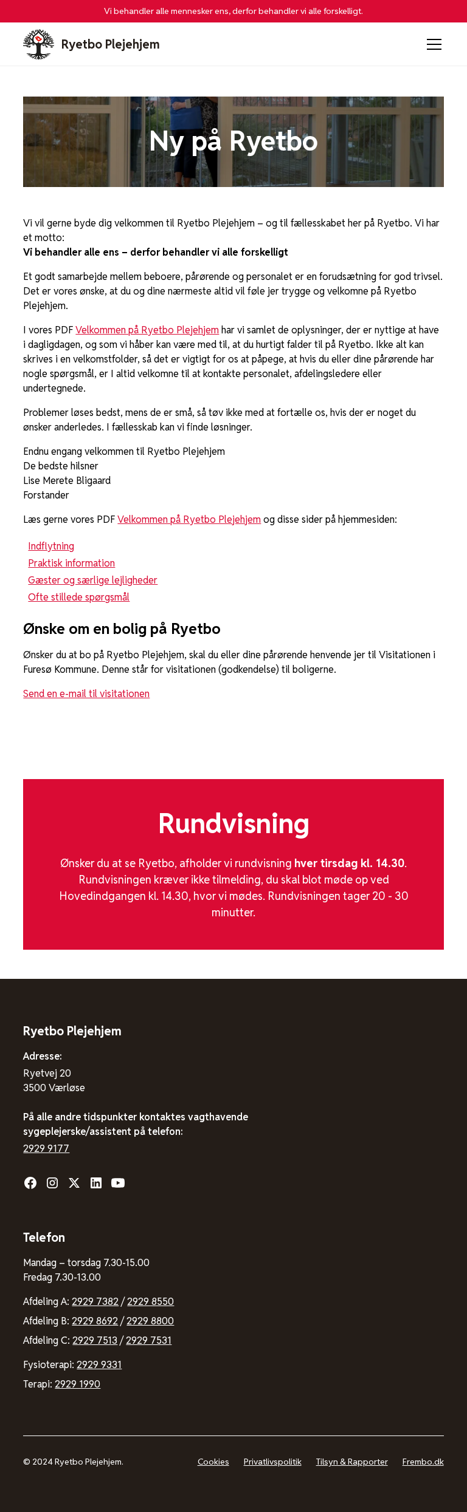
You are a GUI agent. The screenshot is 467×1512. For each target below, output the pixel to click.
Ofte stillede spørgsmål (79, 597)
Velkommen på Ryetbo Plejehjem (147, 330)
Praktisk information (71, 563)
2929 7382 (95, 1301)
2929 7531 (148, 1340)
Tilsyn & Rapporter (352, 1461)
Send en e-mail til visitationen (86, 693)
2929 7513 (94, 1340)
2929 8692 (95, 1321)
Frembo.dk (423, 1461)
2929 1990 (77, 1384)
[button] (432, 44)
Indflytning (51, 546)
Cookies (213, 1461)
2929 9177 (46, 1148)
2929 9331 (99, 1364)
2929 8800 (150, 1321)
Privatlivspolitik (273, 1461)
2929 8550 (150, 1301)
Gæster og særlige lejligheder (92, 580)
